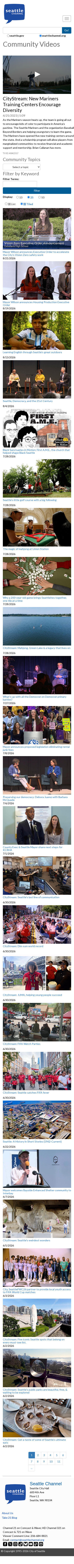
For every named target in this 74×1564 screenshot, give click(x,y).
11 (58, 1461)
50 (42, 197)
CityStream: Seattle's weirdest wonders (26, 1240)
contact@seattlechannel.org (27, 1539)
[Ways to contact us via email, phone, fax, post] (41, 1543)
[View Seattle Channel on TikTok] (20, 1543)
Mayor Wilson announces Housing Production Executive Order (36, 304)
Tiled (29, 204)
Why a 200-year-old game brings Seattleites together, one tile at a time (35, 599)
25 (31, 197)
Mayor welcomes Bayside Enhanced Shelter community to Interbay (37, 1192)
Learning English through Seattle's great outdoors (32, 352)
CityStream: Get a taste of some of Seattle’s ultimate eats (34, 1441)
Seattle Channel (46, 1483)
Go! (66, 30)
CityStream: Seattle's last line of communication (31, 897)
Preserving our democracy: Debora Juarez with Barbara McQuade (35, 798)
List (13, 204)
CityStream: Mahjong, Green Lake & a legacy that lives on (36, 648)
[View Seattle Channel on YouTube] (31, 1543)
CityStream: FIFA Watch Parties (21, 1043)
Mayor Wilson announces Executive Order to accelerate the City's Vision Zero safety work (36, 253)
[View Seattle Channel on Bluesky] (25, 1543)
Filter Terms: (11, 179)
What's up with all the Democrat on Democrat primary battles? (34, 698)
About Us (7, 1513)
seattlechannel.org (54, 35)
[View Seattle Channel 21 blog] (36, 1543)
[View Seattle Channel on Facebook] (5, 1543)
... (31, 1468)
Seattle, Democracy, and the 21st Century (28, 401)
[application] (37, 75)
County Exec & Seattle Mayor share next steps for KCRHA (32, 849)
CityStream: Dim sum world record (23, 946)
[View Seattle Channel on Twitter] (10, 1543)
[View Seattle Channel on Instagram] (15, 1543)
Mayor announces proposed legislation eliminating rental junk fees (36, 748)
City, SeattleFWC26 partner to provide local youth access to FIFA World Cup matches (37, 1291)
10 (20, 197)
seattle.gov (16, 35)
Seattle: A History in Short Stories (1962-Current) (32, 1141)
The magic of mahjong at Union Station (26, 548)
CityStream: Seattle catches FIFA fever (26, 1092)
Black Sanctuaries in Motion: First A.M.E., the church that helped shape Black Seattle (36, 451)
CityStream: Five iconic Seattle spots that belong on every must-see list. (34, 1341)
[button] (37, 74)
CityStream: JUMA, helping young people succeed (32, 994)
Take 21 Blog (9, 1517)
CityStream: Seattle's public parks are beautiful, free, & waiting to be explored (35, 1391)
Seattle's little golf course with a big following (30, 500)
